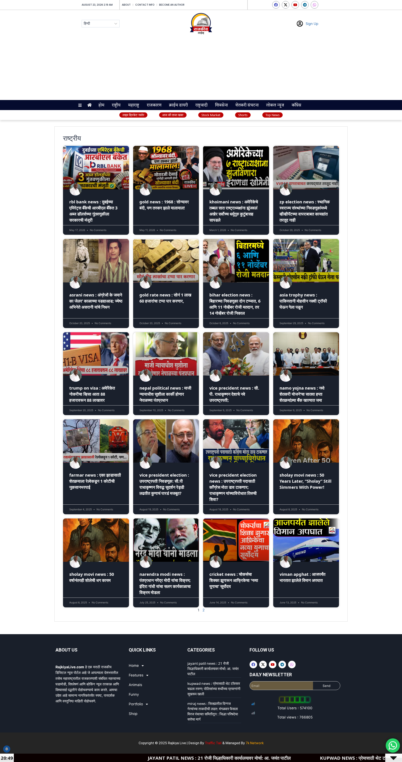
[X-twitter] (285, 5)
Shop (133, 714)
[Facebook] (276, 5)
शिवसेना (221, 105)
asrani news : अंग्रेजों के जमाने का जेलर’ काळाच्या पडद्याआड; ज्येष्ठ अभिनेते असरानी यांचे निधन (95, 301)
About (126, 4)
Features (136, 675)
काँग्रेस (296, 105)
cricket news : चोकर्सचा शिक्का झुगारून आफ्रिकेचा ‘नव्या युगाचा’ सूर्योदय (233, 580)
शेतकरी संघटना (247, 105)
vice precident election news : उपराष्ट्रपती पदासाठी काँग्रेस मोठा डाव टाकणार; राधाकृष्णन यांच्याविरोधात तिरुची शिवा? (233, 487)
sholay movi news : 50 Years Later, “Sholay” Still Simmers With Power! (305, 481)
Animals (135, 685)
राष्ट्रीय (116, 105)
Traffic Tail (213, 743)
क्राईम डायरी (178, 105)
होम (101, 105)
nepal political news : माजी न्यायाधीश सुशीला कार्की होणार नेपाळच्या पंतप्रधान (165, 394)
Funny (134, 694)
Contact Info (145, 4)
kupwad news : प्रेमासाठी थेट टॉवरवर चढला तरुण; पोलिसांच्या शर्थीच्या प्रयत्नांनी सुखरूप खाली (213, 688)
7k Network (255, 743)
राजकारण (154, 105)
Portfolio (136, 704)
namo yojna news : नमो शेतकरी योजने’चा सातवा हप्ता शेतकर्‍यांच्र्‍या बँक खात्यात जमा (302, 394)
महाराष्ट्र (133, 105)
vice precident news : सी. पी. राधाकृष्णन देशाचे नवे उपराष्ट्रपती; (234, 394)
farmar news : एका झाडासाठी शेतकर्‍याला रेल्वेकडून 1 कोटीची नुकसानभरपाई (95, 481)
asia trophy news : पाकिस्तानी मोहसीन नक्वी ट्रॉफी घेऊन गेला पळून (303, 301)
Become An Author (171, 4)
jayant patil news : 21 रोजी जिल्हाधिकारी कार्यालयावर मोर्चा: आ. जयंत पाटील (213, 668)
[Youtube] (295, 5)
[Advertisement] (201, 68)
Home (134, 665)
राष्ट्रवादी (201, 105)
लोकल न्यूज (275, 105)
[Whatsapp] (314, 5)
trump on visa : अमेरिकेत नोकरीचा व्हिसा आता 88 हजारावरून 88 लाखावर (92, 394)
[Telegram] (305, 5)
